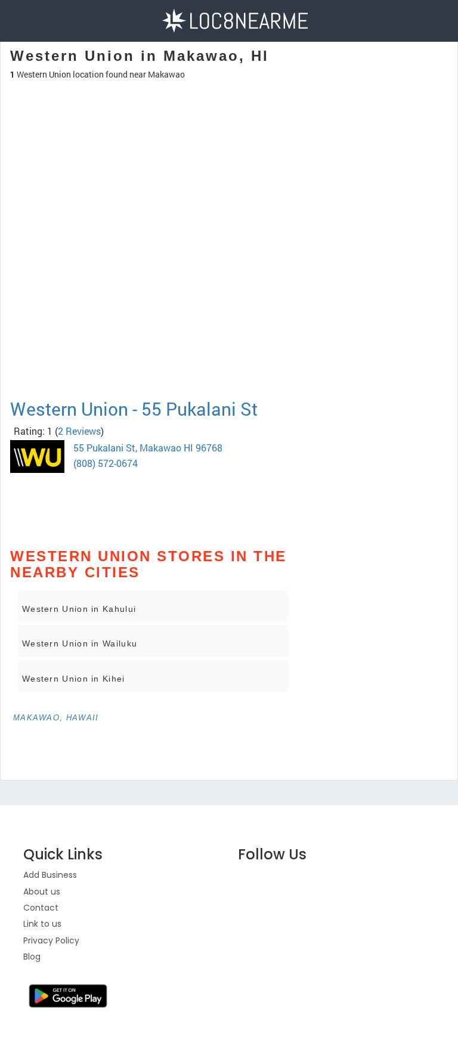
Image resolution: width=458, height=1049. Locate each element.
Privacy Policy (51, 940)
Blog (32, 957)
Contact (40, 908)
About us (41, 892)
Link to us (42, 924)
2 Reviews (79, 431)
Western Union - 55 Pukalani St (134, 409)
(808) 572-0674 (105, 463)
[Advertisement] (153, 265)
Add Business (50, 875)
